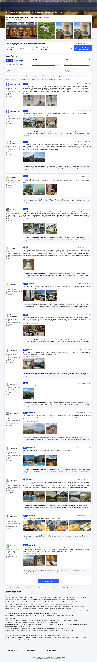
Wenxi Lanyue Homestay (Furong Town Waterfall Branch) (40, 611)
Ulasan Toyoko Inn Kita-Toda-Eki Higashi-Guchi (61, 604)
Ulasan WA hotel (76, 601)
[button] (83, 2)
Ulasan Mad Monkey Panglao (41, 604)
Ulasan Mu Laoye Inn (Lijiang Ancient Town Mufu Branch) (19, 604)
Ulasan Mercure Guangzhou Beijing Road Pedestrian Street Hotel (21, 635)
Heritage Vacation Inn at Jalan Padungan (15, 611)
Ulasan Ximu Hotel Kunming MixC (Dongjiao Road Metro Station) (70, 637)
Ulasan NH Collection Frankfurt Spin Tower (58, 597)
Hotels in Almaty (31, 587)
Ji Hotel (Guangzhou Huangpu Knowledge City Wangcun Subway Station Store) (24, 613)
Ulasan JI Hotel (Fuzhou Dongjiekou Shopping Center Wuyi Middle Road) (22, 599)
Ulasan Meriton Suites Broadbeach (66, 599)
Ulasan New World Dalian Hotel (49, 599)
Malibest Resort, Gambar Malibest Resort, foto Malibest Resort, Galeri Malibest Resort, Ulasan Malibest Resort (32, 622)
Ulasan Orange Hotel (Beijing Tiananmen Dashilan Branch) (52, 635)
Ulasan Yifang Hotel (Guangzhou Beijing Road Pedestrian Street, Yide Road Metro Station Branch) (29, 637)
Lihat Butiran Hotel (34, 19)
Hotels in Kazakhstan (20, 587)
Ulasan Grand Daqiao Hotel (77, 606)
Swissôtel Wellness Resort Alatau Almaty (46, 587)
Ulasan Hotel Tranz (9, 597)
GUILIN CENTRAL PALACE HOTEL (13, 608)
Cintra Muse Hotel (49, 615)
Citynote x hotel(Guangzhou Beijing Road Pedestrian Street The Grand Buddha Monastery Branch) (47, 608)
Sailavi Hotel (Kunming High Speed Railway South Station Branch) (71, 611)
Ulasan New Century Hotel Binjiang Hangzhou (45, 601)
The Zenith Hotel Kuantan (51, 613)
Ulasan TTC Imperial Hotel (64, 601)
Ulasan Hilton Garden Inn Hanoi (78, 597)
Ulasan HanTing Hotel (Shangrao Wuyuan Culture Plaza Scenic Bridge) (22, 606)
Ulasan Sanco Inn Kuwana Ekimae (13, 601)
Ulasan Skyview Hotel (41, 597)
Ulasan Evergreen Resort (47, 606)
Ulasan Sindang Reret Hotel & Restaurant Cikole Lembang (19, 639)
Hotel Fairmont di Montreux (55, 620)
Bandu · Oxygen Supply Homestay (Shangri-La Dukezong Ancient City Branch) (24, 615)
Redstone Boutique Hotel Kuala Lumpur (64, 615)
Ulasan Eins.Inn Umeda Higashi (61, 606)
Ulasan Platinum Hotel (27, 601)
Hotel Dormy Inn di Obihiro (11, 620)
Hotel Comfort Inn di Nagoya (26, 620)
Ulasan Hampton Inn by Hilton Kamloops (25, 597)
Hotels (11, 587)
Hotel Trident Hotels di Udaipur (71, 620)
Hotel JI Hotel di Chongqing (41, 620)
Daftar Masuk (10, 47)
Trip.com (7, 587)
